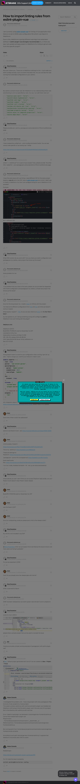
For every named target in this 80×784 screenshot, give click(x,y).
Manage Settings (45, 399)
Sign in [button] (70, 2)
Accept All (34, 399)
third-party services (28, 395)
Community (48, 2)
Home (9, 3)
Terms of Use (48, 394)
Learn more (43, 389)
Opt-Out (51, 396)
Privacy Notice (36, 394)
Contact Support (37, 2)
